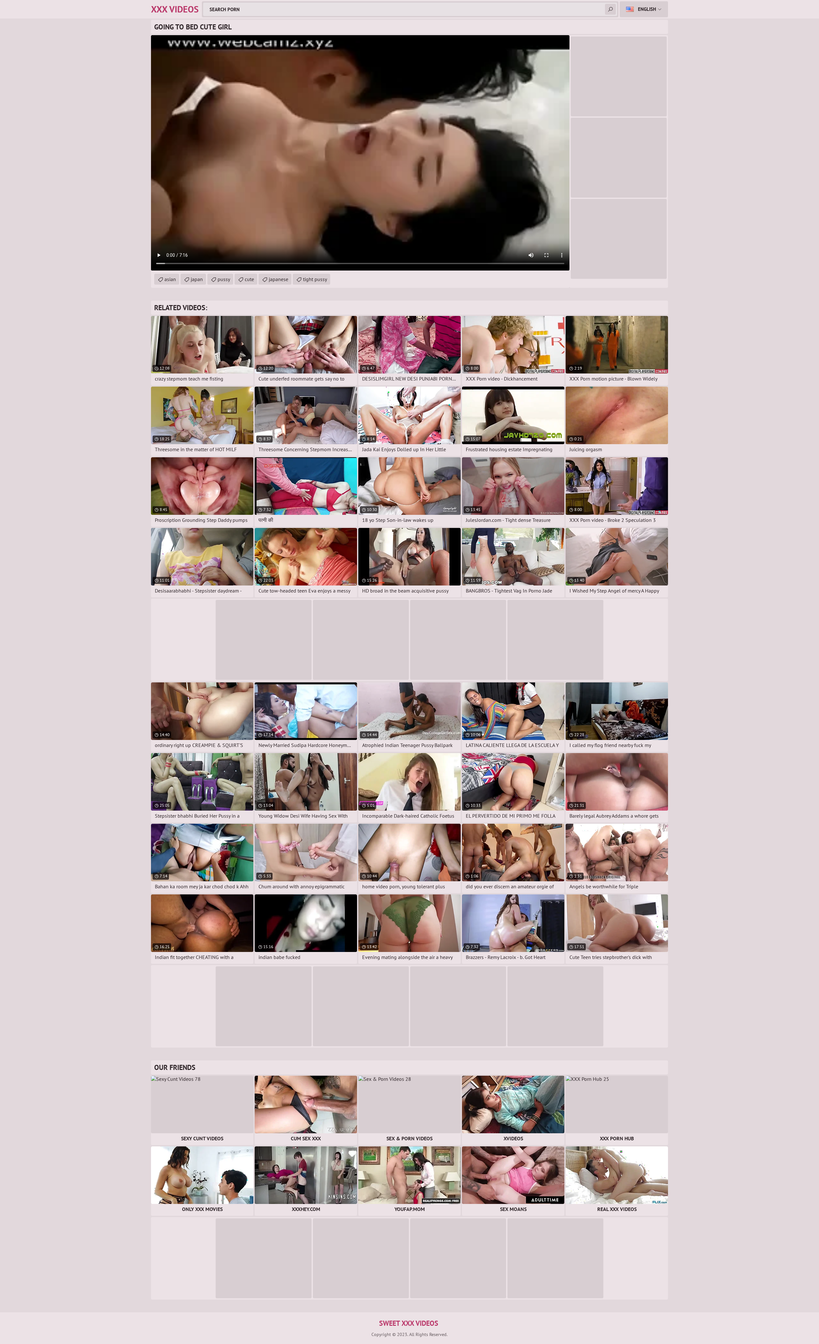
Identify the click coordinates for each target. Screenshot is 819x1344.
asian (170, 279)
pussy (224, 279)
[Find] (610, 9)
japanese (278, 279)
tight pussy (315, 279)
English (647, 9)
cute (249, 279)
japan (197, 279)
